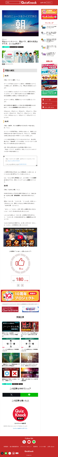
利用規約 (6, 446)
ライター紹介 (48, 99)
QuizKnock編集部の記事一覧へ (20, 428)
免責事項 (35, 446)
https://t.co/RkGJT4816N (14, 160)
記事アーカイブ (48, 103)
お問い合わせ (51, 446)
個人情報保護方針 (14, 446)
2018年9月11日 (22, 164)
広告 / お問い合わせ (49, 107)
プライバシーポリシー (26, 446)
